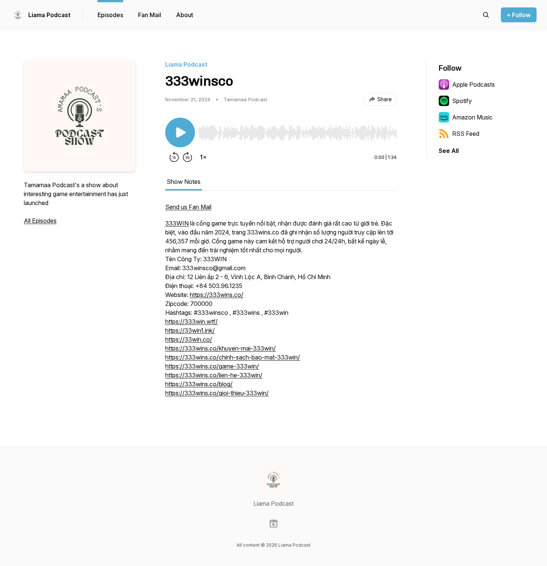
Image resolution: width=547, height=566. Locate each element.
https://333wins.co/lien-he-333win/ (213, 375)
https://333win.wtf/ (191, 321)
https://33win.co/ (188, 339)
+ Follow (519, 15)
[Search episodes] (486, 14)
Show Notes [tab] (184, 181)
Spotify (462, 101)
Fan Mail (149, 15)
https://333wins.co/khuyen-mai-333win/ (220, 348)
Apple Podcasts (473, 84)
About (184, 15)
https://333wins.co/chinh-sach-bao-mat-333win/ (232, 357)
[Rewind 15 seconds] (174, 157)
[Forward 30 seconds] (187, 157)
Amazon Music (472, 117)
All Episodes (40, 220)
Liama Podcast (49, 15)
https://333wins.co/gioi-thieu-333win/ (217, 393)
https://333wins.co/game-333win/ (212, 366)
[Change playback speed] (203, 157)
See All (449, 150)
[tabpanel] (281, 303)
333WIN (177, 223)
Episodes (110, 15)
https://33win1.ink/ (190, 330)
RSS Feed (465, 133)
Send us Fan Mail (188, 207)
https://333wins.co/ (216, 294)
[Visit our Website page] (273, 523)
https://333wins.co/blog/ (199, 384)
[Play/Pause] (180, 132)
